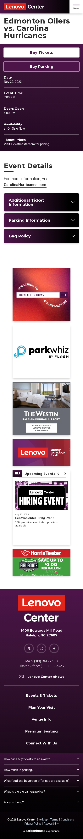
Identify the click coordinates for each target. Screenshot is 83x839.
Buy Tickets (41, 52)
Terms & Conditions (62, 819)
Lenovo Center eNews (45, 677)
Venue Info (41, 719)
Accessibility (51, 823)
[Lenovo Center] (24, 6)
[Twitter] (29, 648)
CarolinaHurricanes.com (25, 184)
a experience (41, 830)
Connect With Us (41, 743)
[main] (41, 301)
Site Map (42, 819)
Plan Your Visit (41, 707)
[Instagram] (41, 648)
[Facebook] (54, 648)
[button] (76, 6)
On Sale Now (16, 128)
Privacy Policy (33, 823)
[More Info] (41, 497)
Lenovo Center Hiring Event (34, 518)
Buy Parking (41, 67)
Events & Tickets (41, 695)
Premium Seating (41, 731)
